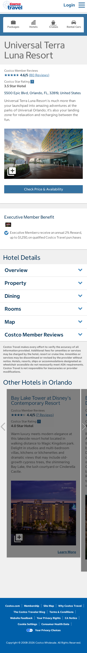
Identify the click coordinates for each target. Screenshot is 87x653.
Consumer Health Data (55, 624)
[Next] (84, 427)
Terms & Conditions (61, 611)
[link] (32, 81)
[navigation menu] (82, 5)
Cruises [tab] (53, 26)
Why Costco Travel (70, 605)
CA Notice (71, 618)
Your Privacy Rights (49, 618)
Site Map (49, 605)
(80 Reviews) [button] (39, 75)
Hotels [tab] (33, 26)
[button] (43, 154)
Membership (31, 605)
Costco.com (12, 605)
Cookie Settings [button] (27, 624)
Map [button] (10, 322)
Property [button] (15, 283)
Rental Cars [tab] (74, 26)
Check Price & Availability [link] (53, 189)
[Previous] (3, 427)
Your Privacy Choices (47, 630)
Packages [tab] (13, 26)
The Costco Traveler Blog (29, 611)
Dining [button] (12, 296)
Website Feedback (21, 618)
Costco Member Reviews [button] (34, 334)
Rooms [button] (13, 309)
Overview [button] (16, 270)
